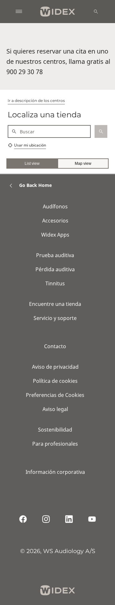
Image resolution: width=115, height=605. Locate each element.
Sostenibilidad (55, 429)
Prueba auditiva (55, 255)
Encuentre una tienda (55, 303)
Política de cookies (55, 380)
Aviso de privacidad (55, 366)
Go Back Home (35, 185)
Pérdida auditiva (55, 269)
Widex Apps (55, 234)
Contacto (55, 346)
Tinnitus (55, 283)
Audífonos (55, 206)
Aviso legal (55, 409)
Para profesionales (55, 443)
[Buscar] (95, 11)
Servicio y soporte (55, 318)
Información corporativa (55, 471)
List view (32, 163)
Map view (83, 163)
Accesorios (55, 220)
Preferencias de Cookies (55, 395)
